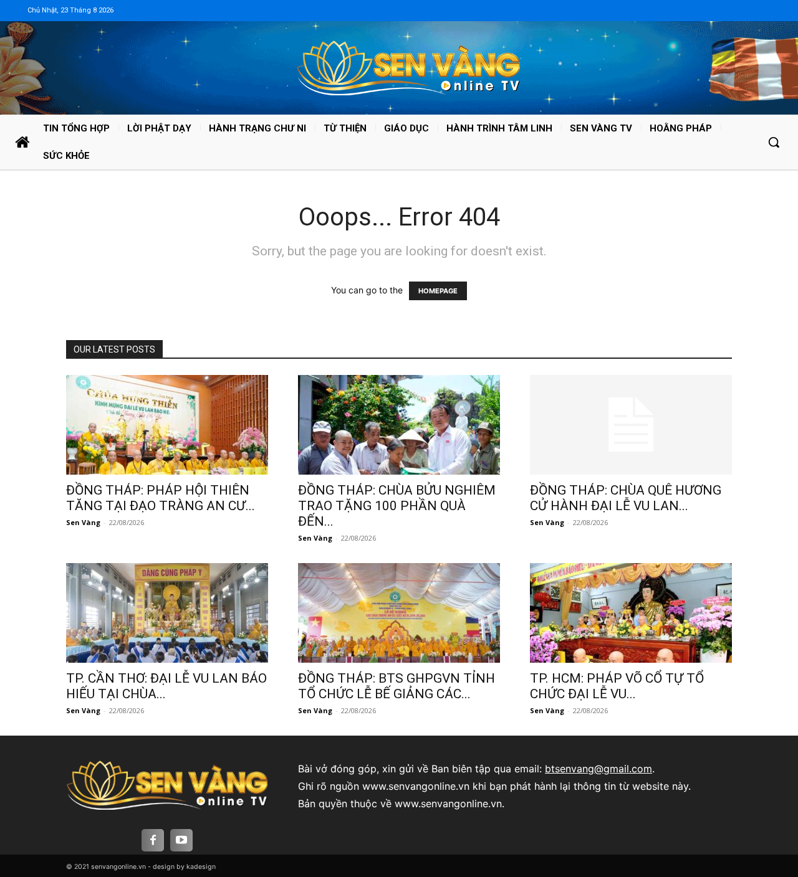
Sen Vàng (83, 522)
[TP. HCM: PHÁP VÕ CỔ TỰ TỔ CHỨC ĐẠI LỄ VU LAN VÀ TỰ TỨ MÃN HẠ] (631, 613)
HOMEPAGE (438, 291)
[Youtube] (181, 840)
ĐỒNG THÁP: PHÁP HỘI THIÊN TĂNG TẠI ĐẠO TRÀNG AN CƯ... (160, 498)
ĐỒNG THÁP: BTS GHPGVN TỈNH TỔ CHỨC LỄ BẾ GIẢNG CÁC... (396, 686)
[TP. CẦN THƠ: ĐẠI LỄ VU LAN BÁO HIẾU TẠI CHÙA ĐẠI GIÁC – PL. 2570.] (167, 613)
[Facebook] (153, 840)
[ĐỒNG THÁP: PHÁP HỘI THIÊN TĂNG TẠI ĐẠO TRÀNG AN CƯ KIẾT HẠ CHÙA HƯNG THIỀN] (167, 425)
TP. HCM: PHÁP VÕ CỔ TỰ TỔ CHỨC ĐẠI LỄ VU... (617, 686)
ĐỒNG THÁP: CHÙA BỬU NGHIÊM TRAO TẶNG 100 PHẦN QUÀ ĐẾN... (397, 506)
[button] (773, 142)
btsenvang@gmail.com (598, 768)
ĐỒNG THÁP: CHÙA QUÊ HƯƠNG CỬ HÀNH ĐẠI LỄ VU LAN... (625, 498)
